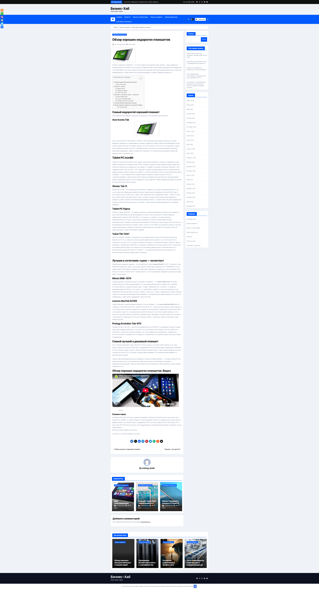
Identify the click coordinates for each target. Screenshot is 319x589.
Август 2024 (190, 131)
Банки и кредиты (157, 17)
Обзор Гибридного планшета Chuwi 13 (170, 502)
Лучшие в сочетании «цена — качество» (127, 94)
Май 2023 (190, 180)
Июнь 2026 (190, 105)
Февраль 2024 (191, 158)
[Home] (113, 19)
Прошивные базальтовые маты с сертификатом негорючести (197, 62)
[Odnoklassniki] (2, 10)
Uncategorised (191, 219)
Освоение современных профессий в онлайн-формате (196, 69)
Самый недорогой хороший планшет (125, 82)
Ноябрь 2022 (191, 193)
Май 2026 (190, 109)
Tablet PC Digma (122, 90)
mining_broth (121, 44)
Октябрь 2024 (191, 122)
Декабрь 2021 (191, 206)
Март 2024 (190, 153)
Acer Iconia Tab (121, 84)
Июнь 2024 (190, 140)
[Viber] (2, 17)
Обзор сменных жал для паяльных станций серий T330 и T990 (197, 55)
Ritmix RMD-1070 (122, 97)
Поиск (191, 34)
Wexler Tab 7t (121, 88)
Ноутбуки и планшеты (124, 22)
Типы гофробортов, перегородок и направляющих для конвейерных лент (196, 76)
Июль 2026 (190, 100)
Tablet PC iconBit (119, 86)
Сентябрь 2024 (191, 127)
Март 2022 (190, 202)
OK (195, 586)
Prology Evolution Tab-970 (125, 101)
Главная (119, 17)
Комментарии (124, 107)
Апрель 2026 (191, 114)
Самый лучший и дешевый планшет (126, 103)
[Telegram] (2, 23)
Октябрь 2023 (191, 171)
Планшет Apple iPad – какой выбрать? (147, 502)
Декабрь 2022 (191, 188)
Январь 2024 (191, 162)
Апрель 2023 (191, 184)
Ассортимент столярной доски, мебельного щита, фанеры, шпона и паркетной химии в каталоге (196, 84)
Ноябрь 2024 (191, 118)
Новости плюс (191, 241)
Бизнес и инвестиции (140, 17)
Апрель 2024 (191, 149)
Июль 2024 (190, 136)
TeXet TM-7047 (122, 92)
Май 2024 (190, 144)
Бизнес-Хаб (120, 8)
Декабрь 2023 (191, 166)
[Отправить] (2, 27)
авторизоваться (145, 522)
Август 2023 (190, 175)
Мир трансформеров (121, 502)
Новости (128, 17)
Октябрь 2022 (191, 197)
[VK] (2, 20)
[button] (207, 19)
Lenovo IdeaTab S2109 (124, 99)
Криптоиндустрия (171, 17)
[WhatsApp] (2, 13)
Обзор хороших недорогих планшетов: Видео (128, 105)
